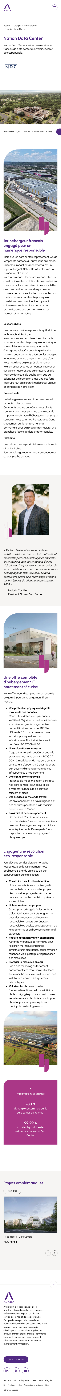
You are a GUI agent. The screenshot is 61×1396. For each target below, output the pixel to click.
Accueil (7, 25)
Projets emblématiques (38, 131)
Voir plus (12, 1190)
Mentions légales (45, 1380)
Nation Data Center (16, 29)
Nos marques (30, 25)
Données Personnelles (13, 1385)
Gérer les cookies (11, 1390)
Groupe (17, 25)
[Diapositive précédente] (48, 1253)
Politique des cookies (27, 1380)
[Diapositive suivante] (54, 1253)
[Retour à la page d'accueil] (7, 7)
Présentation (12, 131)
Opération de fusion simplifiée (36, 1385)
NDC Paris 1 (10, 1241)
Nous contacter (16, 1359)
